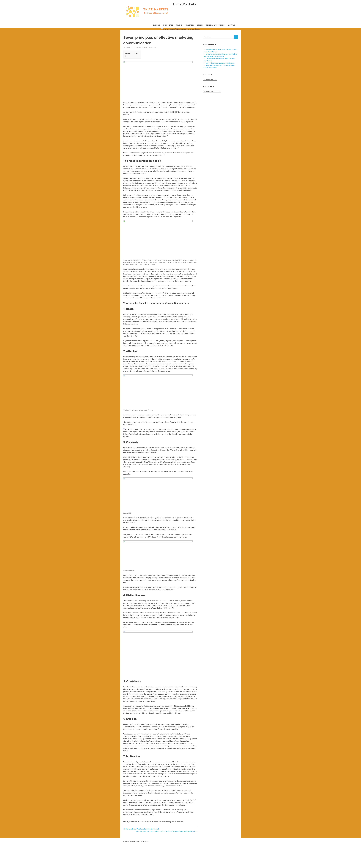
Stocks (200, 25)
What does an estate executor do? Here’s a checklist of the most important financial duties (166, 831)
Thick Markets (184, 4)
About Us (231, 25)
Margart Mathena (141, 47)
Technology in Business (215, 25)
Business (156, 25)
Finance (179, 25)
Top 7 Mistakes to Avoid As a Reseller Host (220, 63)
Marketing (190, 25)
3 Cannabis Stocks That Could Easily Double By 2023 (141, 829)
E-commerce (168, 25)
